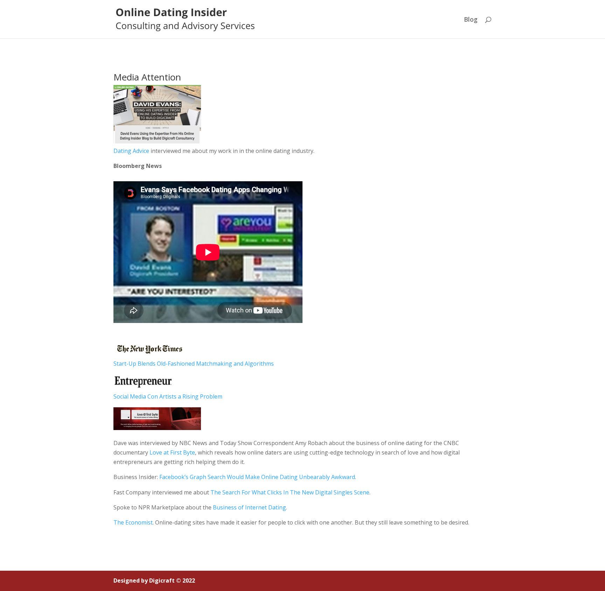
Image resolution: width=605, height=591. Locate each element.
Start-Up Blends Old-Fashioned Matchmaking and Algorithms (193, 363)
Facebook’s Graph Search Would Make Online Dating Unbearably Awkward (257, 477)
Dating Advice (131, 151)
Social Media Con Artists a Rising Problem (167, 396)
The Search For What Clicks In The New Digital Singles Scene (289, 492)
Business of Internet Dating (249, 507)
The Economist (133, 522)
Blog (471, 20)
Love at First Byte (172, 452)
